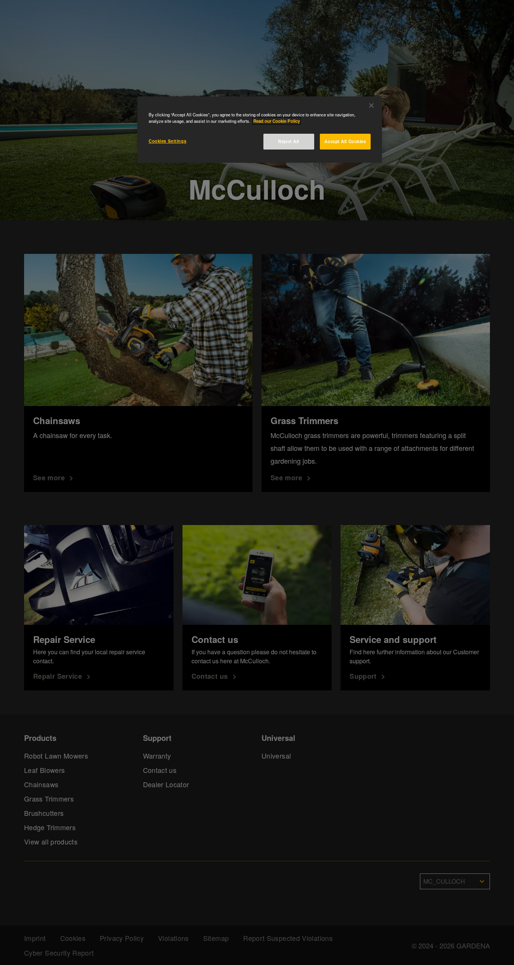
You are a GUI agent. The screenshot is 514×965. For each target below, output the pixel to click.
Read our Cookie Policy (276, 121)
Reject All (288, 141)
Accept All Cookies (345, 141)
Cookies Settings (167, 141)
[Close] (371, 105)
